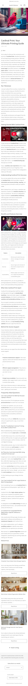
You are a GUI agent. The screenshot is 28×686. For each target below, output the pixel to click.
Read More (14, 573)
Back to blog (15, 647)
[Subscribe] (21, 667)
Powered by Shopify (18, 683)
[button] (3, 5)
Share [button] (4, 50)
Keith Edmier (11, 683)
